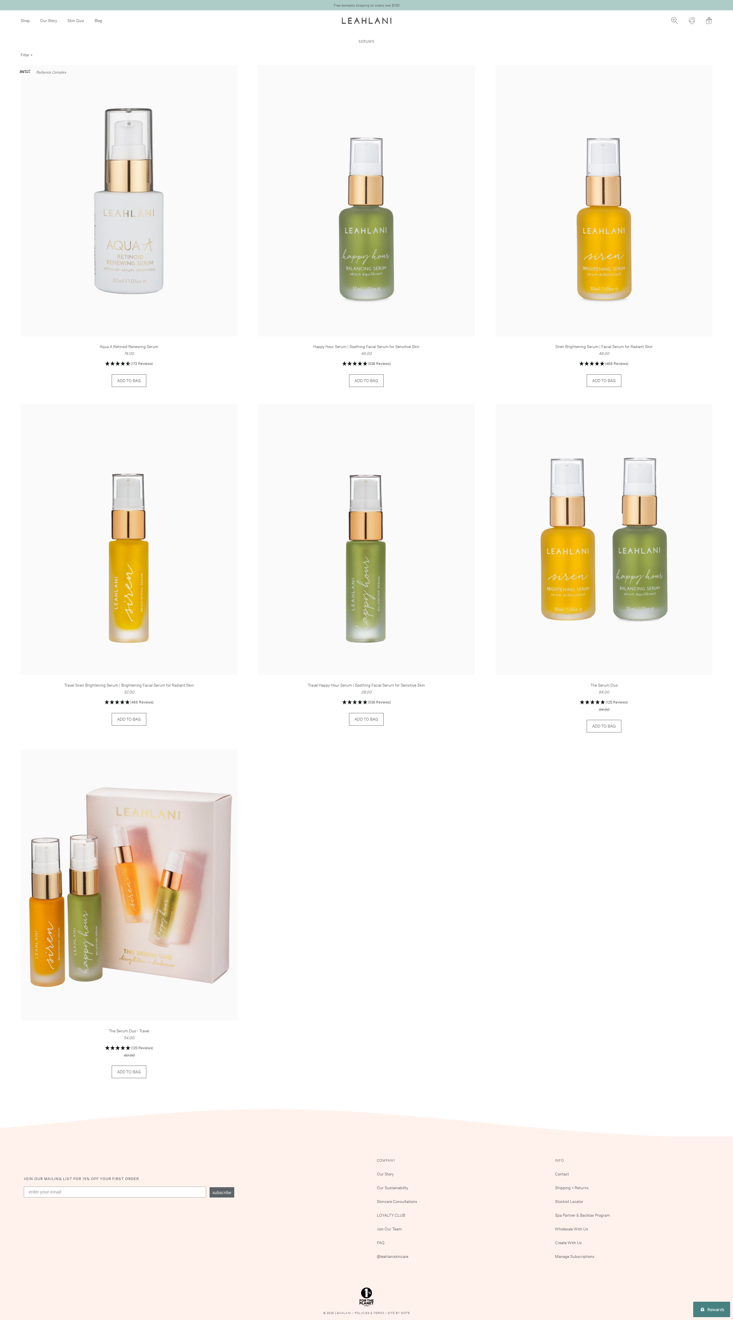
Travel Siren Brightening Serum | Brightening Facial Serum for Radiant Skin (129, 685)
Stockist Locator (569, 1201)
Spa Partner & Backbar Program (582, 1215)
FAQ (381, 1242)
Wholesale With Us (571, 1228)
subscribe (221, 1192)
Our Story (48, 20)
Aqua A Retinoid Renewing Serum (129, 346)
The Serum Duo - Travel (129, 1030)
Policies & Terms (370, 1313)
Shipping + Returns (572, 1187)
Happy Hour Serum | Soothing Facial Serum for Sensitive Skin (366, 346)
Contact (562, 1173)
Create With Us (568, 1242)
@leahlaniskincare (392, 1256)
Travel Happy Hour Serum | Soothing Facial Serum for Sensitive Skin (366, 685)
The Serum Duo (604, 685)
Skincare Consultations (397, 1201)
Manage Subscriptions (574, 1256)
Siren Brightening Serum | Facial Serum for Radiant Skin (604, 346)
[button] (129, 363)
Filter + (27, 54)
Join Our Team (389, 1228)
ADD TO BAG (129, 380)
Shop (25, 20)
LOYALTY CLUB (391, 1215)
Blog (98, 20)
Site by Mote (399, 1313)
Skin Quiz (75, 20)
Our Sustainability (392, 1187)
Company (386, 1160)
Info (559, 1160)
